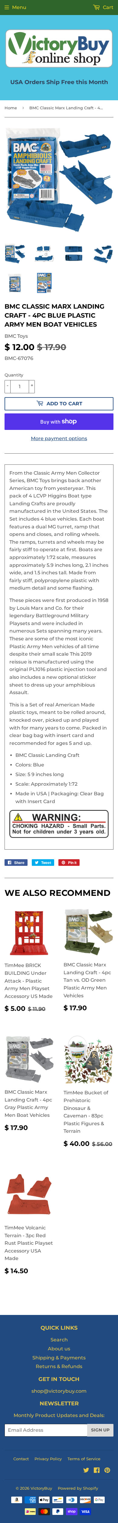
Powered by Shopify (78, 1488)
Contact (21, 1458)
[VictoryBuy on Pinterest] (107, 1471)
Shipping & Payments (59, 1358)
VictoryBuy (41, 1488)
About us (59, 1349)
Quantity (14, 375)
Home (11, 107)
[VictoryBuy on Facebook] (96, 1471)
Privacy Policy (48, 1458)
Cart (107, 7)
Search (59, 1340)
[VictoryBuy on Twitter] (86, 1471)
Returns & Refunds (59, 1366)
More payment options (59, 438)
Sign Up (100, 1430)
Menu (19, 7)
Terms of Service (83, 1458)
